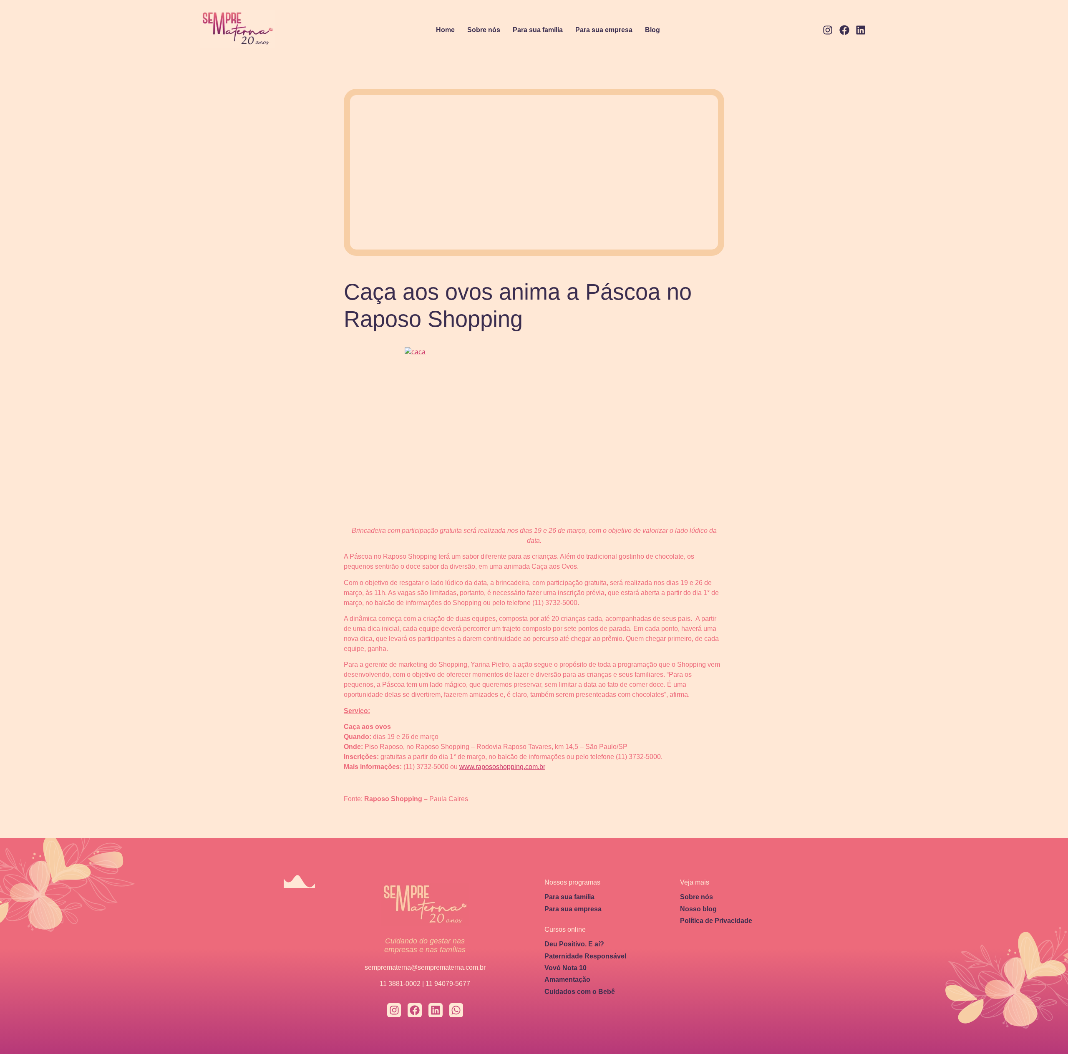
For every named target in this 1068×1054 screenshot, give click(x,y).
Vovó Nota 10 (565, 967)
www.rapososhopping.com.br (502, 766)
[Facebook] (844, 30)
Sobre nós (483, 29)
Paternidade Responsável (585, 956)
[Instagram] (828, 30)
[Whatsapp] (456, 1010)
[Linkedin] (861, 30)
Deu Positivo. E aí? (574, 944)
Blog (652, 29)
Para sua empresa (603, 29)
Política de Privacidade (716, 920)
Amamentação (567, 979)
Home (445, 29)
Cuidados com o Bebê (579, 991)
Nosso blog (698, 909)
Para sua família (538, 29)
